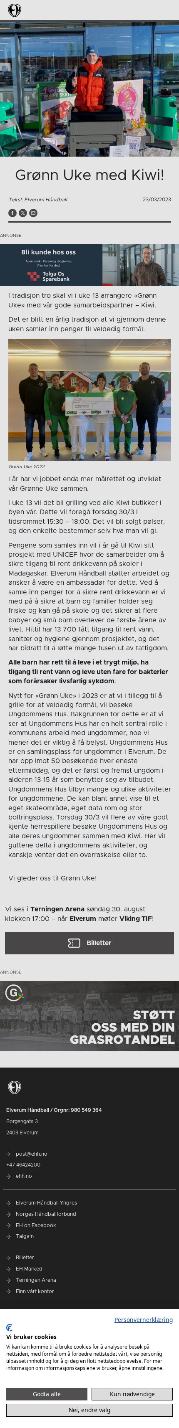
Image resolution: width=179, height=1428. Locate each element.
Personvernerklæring (143, 1320)
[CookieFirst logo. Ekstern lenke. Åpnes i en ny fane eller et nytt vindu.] (9, 1328)
